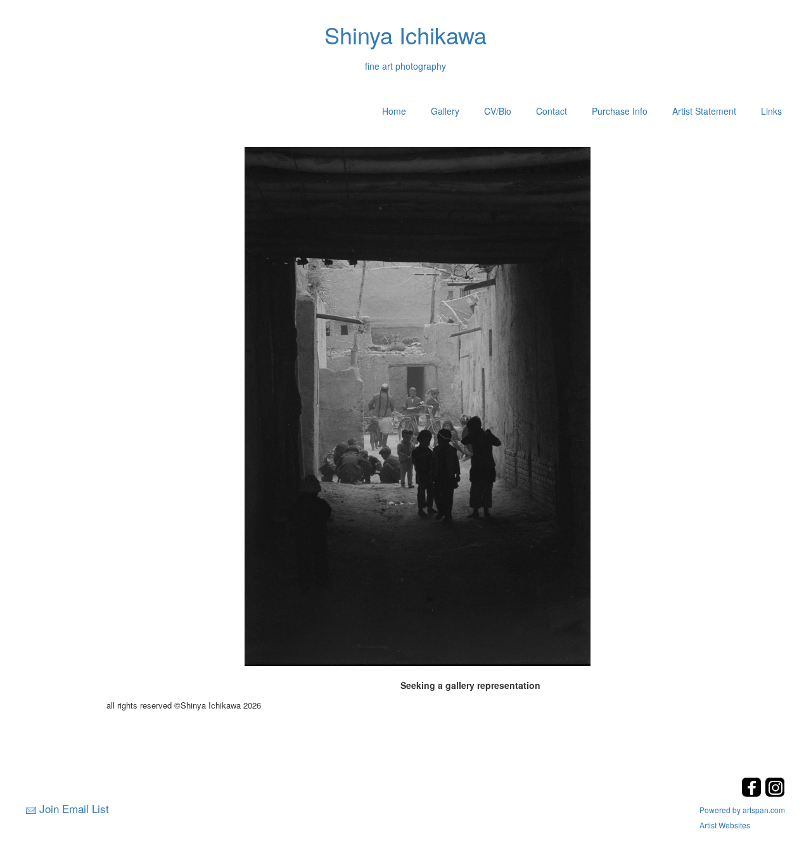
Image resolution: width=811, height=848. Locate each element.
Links (771, 111)
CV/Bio (497, 111)
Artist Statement (704, 111)
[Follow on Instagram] (775, 793)
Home (394, 111)
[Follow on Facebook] (753, 793)
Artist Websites (724, 824)
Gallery (445, 111)
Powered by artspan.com (742, 809)
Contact (551, 111)
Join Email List (74, 808)
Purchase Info (620, 111)
